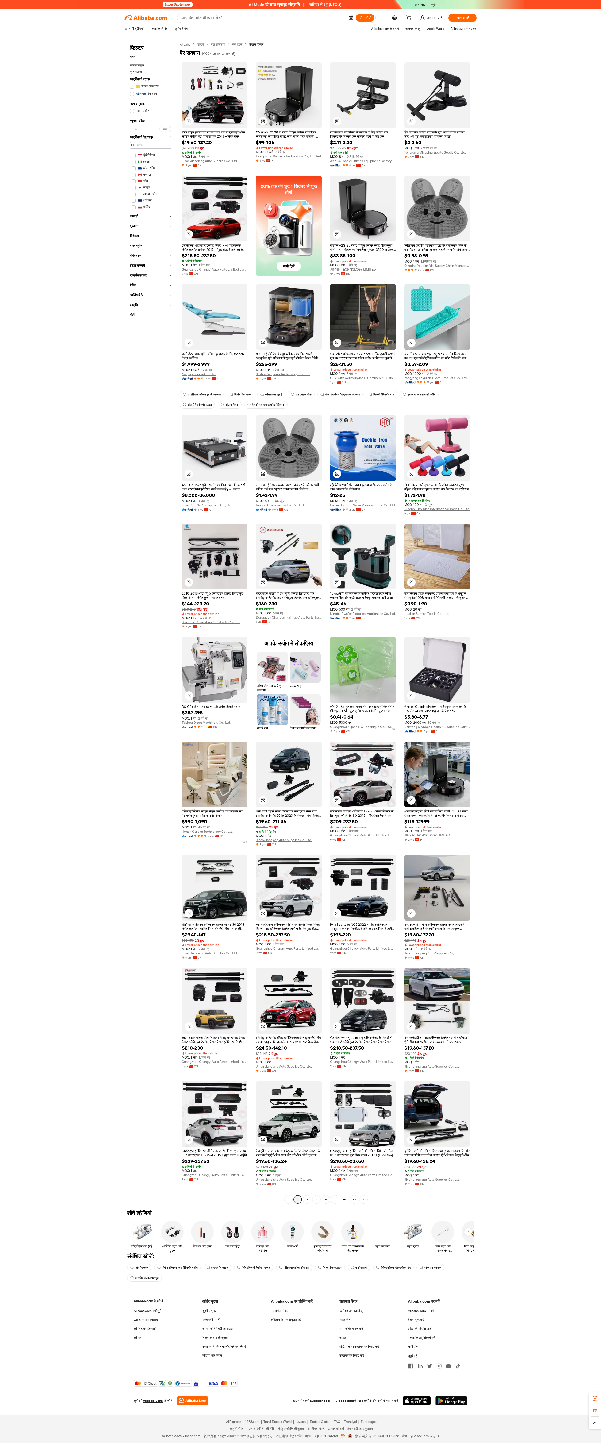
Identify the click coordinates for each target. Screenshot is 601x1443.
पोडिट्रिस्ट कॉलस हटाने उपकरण (204, 394)
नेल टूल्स (237, 44)
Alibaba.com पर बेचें (421, 1311)
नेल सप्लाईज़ (218, 44)
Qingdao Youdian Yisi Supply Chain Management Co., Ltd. (437, 265)
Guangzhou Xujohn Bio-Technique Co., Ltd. (361, 727)
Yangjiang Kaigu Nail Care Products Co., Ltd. (435, 378)
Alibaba (185, 44)
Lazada (301, 1422)
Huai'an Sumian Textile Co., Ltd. (426, 613)
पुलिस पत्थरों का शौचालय (296, 1267)
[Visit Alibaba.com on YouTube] (448, 1366)
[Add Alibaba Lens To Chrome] (192, 1400)
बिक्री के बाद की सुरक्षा (215, 1337)
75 (354, 1199)
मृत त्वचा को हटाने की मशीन (421, 394)
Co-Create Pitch (146, 1320)
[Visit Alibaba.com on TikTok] (458, 1366)
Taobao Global (320, 1422)
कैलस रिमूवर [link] (256, 44)
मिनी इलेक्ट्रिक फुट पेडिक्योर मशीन (180, 1267)
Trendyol (350, 1422)
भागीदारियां (414, 1346)
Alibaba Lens (153, 1401)
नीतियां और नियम (212, 1355)
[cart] (409, 18)
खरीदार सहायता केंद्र (351, 1311)
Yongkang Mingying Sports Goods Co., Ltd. (435, 152)
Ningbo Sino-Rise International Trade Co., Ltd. (437, 509)
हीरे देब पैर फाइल (219, 1267)
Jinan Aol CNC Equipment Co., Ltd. (207, 505)
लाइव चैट (344, 1320)
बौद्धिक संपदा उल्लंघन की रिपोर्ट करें (359, 1346)
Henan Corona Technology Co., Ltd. (207, 831)
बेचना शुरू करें (416, 1320)
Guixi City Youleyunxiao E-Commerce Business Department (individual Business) (363, 378)
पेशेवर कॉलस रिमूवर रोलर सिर (396, 1267)
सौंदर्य (200, 44)
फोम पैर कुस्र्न (141, 1267)
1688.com (252, 1422)
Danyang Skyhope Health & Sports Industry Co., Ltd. (437, 727)
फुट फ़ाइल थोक (304, 394)
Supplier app (320, 1401)
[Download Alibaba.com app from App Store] (417, 1400)
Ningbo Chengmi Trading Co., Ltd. (280, 505)
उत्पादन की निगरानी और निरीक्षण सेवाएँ (224, 1346)
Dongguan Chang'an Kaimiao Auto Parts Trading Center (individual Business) (289, 617)
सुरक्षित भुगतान (210, 1311)
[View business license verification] (343, 1436)
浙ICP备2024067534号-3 (420, 1436)
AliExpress (233, 1422)
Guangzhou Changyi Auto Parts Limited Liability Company (214, 269)
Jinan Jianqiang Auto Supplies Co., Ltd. (210, 161)
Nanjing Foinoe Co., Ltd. (199, 374)
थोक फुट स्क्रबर (432, 1267)
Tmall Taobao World (277, 1422)
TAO (337, 1422)
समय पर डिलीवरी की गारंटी (217, 1329)
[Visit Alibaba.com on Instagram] (439, 1366)
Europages (369, 1422)
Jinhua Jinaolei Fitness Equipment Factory (361, 161)
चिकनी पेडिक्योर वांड (383, 394)
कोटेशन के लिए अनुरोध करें (286, 1320)
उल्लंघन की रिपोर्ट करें (351, 1355)
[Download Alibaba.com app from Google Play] (451, 1400)
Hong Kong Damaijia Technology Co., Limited (288, 156)
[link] (595, 1398)
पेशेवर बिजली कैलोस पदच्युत (256, 1267)
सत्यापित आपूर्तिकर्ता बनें (421, 1337)
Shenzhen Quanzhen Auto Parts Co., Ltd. (211, 622)
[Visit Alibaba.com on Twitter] (429, 1366)
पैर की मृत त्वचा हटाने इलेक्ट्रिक (268, 404)
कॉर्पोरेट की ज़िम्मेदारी (145, 1329)
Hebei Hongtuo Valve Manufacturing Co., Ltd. (363, 505)
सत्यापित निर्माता (280, 1311)
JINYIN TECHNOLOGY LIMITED (353, 269)
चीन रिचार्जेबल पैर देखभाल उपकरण (342, 394)
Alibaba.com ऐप (346, 1401)
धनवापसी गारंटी (211, 1320)
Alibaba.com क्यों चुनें (147, 1311)
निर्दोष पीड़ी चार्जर (242, 394)
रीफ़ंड (342, 1337)
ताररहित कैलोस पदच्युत (147, 1278)
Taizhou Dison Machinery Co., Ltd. (206, 722)
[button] (351, 18)
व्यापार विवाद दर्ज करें (351, 1329)
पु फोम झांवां (361, 1267)
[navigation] (150, 622)
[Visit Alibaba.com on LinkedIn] (420, 1366)
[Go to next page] (363, 1199)
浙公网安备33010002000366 (377, 1436)
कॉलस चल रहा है (273, 394)
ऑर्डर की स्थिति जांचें (420, 1329)
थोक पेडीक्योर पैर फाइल (200, 404)
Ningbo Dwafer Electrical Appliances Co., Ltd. (363, 613)
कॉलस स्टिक (232, 404)
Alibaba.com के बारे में (148, 1301)
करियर (138, 1337)
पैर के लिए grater (332, 1267)
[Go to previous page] (288, 1199)
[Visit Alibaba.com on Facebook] (411, 1366)
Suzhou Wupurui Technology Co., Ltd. (283, 374)
